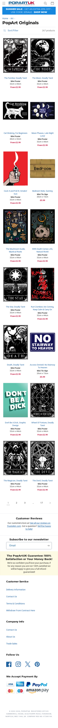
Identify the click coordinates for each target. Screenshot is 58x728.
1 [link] (8, 503)
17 (41, 503)
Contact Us (11, 596)
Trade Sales (11, 643)
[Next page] (50, 503)
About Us (10, 636)
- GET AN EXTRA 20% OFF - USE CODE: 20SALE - (29, 11)
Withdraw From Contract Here (20, 610)
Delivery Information (16, 589)
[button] (3, 3)
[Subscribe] (48, 545)
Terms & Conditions (15, 603)
